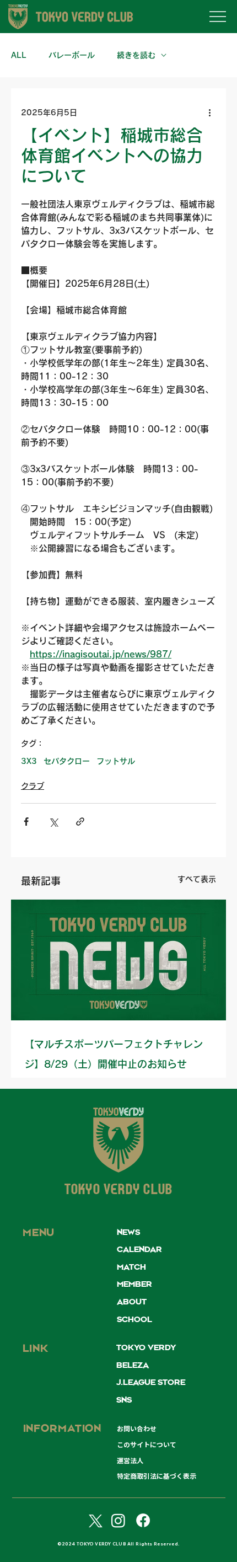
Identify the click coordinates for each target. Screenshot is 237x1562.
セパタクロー (67, 761)
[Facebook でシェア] (26, 821)
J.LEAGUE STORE (150, 1383)
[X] (94, 1520)
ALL (18, 55)
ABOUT (132, 1302)
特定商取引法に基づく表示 (156, 1476)
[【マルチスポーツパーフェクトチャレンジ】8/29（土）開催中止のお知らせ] (118, 960)
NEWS (128, 1233)
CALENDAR (139, 1250)
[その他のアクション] (209, 112)
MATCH (131, 1267)
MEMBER (134, 1284)
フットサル (115, 761)
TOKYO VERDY (146, 1348)
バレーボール (72, 55)
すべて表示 (196, 879)
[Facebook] (143, 1520)
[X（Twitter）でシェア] (53, 821)
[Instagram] (118, 1520)
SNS (124, 1400)
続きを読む (136, 55)
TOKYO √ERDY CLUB (118, 1190)
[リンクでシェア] (80, 821)
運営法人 (130, 1460)
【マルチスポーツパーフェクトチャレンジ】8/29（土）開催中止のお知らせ (113, 1054)
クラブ (32, 786)
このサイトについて (146, 1444)
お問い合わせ (137, 1428)
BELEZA (132, 1366)
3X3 (29, 761)
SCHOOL (134, 1320)
